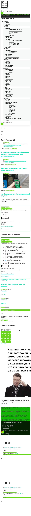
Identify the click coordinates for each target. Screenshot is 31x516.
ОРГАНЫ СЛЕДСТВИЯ (14, 44)
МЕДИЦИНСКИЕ (12, 106)
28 (1, 342)
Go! (2, 13)
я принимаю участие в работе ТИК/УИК (15, 249)
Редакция (7, 190)
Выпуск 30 (3, 303)
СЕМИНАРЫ (11, 72)
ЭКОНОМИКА (6, 59)
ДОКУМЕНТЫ (6, 98)
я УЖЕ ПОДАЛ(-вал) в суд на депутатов (15, 257)
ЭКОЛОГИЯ (8, 55)
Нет (7, 216)
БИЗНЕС (8, 64)
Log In (3, 224)
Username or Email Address (7, 221)
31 (5, 342)
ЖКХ (10, 107)
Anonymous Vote (5, 207)
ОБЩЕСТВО (6, 27)
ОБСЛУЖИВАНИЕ (13, 51)
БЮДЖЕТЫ (8, 61)
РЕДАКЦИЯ (11, 35)
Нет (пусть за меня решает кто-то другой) (15, 263)
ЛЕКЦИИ (11, 70)
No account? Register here (7, 226)
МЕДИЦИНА (8, 50)
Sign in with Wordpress (7, 209)
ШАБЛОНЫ (8, 103)
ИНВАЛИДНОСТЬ (13, 53)
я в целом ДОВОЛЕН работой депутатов (15, 253)
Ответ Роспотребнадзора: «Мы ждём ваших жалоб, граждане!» (15, 195)
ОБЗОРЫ (8, 92)
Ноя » (5, 343)
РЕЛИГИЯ (8, 47)
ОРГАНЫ (8, 39)
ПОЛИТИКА (8, 36)
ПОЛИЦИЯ (11, 42)
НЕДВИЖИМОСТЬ (10, 65)
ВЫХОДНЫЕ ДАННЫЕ (8, 426)
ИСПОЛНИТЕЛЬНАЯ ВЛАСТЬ (15, 31)
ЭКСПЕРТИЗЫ (9, 114)
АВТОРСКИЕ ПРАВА (8, 425)
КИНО (7, 77)
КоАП (10, 111)
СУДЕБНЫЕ (11, 105)
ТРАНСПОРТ (9, 66)
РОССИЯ (8, 24)
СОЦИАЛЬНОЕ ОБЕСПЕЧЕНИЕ (12, 57)
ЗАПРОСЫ (8, 101)
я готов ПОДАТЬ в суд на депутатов (14, 256)
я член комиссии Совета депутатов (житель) (16, 251)
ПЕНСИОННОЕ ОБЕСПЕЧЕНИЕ (12, 58)
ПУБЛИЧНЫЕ (12, 110)
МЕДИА (8, 117)
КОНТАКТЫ (6, 428)
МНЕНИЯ (5, 87)
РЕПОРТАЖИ (9, 90)
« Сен (2, 343)
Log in (16, 453)
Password (3, 222)
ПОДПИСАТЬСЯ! (4, 320)
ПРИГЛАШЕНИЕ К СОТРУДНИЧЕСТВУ (12, 422)
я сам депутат (9, 259)
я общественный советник (12, 250)
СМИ (10, 33)
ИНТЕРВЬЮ (8, 91)
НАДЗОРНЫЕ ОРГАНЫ (14, 43)
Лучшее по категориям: (6, 329)
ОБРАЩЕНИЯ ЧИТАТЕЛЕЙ (11, 102)
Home (2, 131)
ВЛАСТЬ (8, 28)
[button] (6, 447)
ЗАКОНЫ (8, 99)
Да (6, 214)
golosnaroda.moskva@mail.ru (10, 434)
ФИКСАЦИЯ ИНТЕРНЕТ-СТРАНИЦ (13, 118)
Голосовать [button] (5, 218)
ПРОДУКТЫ (9, 54)
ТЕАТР (7, 85)
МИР (7, 25)
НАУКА (7, 73)
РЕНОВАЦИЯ (9, 37)
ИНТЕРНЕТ (8, 76)
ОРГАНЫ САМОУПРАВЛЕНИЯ (15, 40)
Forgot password (5, 228)
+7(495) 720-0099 (5, 433)
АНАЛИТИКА (9, 96)
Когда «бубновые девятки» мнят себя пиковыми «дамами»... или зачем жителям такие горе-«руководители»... (15, 154)
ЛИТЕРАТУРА (9, 80)
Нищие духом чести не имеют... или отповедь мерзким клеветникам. (14, 169)
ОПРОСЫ (8, 120)
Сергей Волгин (8, 148)
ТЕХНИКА (8, 75)
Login (2, 17)
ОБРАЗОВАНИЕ (9, 69)
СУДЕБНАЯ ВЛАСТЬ (13, 32)
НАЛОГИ (8, 62)
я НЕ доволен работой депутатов (13, 254)
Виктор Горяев (8, 164)
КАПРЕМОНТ (12, 109)
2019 (1, 134)
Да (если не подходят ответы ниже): (14, 246)
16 (4, 338)
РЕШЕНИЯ (8, 116)
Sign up (21, 493)
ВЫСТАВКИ (8, 81)
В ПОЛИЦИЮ (12, 113)
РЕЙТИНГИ (8, 95)
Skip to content (4, 8)
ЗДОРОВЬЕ (6, 49)
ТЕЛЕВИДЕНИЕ (9, 79)
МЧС (10, 46)
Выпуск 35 (3, 294)
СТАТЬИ (8, 88)
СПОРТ (7, 83)
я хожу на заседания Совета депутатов (15, 247)
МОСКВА (8, 22)
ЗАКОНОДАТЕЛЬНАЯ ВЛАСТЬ (15, 29)
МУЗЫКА (8, 84)
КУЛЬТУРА (5, 68)
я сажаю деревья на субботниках (13, 260)
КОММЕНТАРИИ (9, 94)
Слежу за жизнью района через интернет (15, 262)
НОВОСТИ (5, 21)
